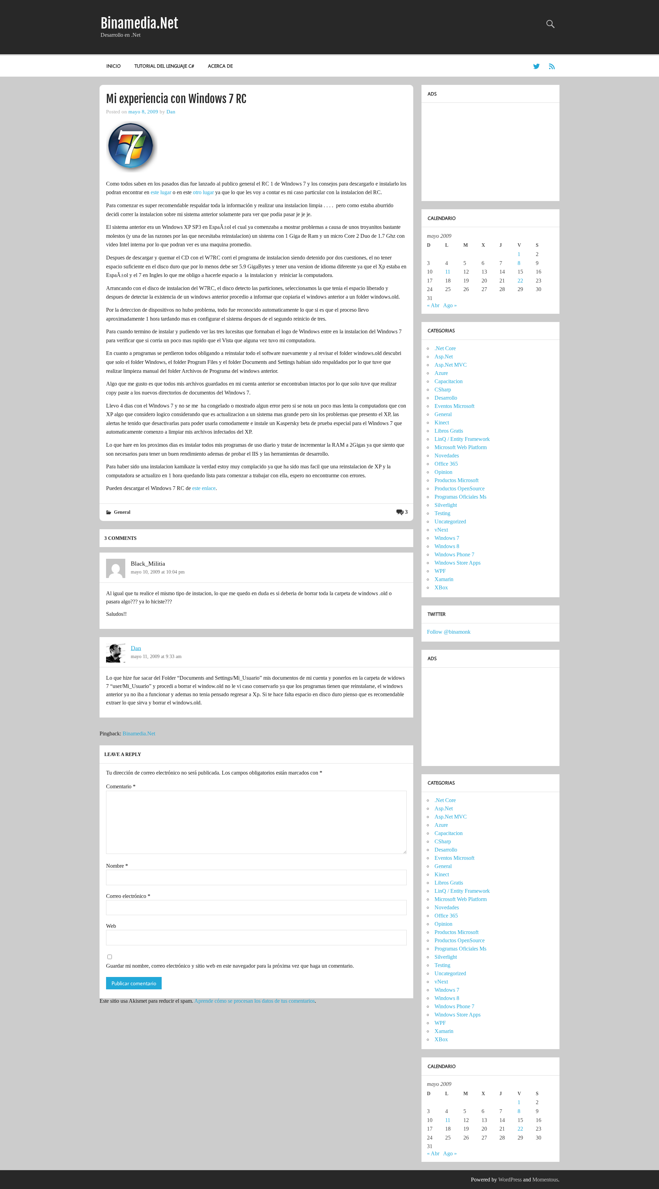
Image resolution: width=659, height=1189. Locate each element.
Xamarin (444, 579)
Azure (441, 373)
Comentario (121, 786)
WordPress (510, 1179)
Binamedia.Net (139, 23)
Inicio (113, 66)
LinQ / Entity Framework (462, 439)
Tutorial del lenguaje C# (164, 66)
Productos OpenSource (460, 488)
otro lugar (203, 192)
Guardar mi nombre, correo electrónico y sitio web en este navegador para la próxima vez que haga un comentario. (230, 966)
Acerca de (220, 66)
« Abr (433, 305)
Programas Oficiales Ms (460, 497)
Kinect (442, 422)
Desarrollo (446, 398)
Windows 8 (447, 546)
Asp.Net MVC (451, 365)
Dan (170, 111)
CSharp (443, 389)
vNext (441, 530)
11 (447, 272)
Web (111, 926)
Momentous (545, 1179)
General (122, 512)
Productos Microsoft (456, 480)
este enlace (204, 488)
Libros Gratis (449, 431)
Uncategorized (450, 521)
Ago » (450, 305)
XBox (441, 587)
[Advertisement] (478, 150)
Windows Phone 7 (454, 554)
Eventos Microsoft (454, 406)
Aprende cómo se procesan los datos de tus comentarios (254, 1001)
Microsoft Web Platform (461, 447)
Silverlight (446, 505)
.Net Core (445, 348)
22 (520, 281)
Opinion (443, 472)
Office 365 (446, 464)
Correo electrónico (128, 896)
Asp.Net (444, 356)
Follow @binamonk (449, 632)
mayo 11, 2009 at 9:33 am (156, 656)
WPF (440, 571)
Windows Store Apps (458, 563)
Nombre (117, 866)
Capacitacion (449, 381)
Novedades (447, 455)
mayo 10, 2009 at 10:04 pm (158, 572)
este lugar (161, 192)
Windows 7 (447, 538)
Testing (442, 513)
